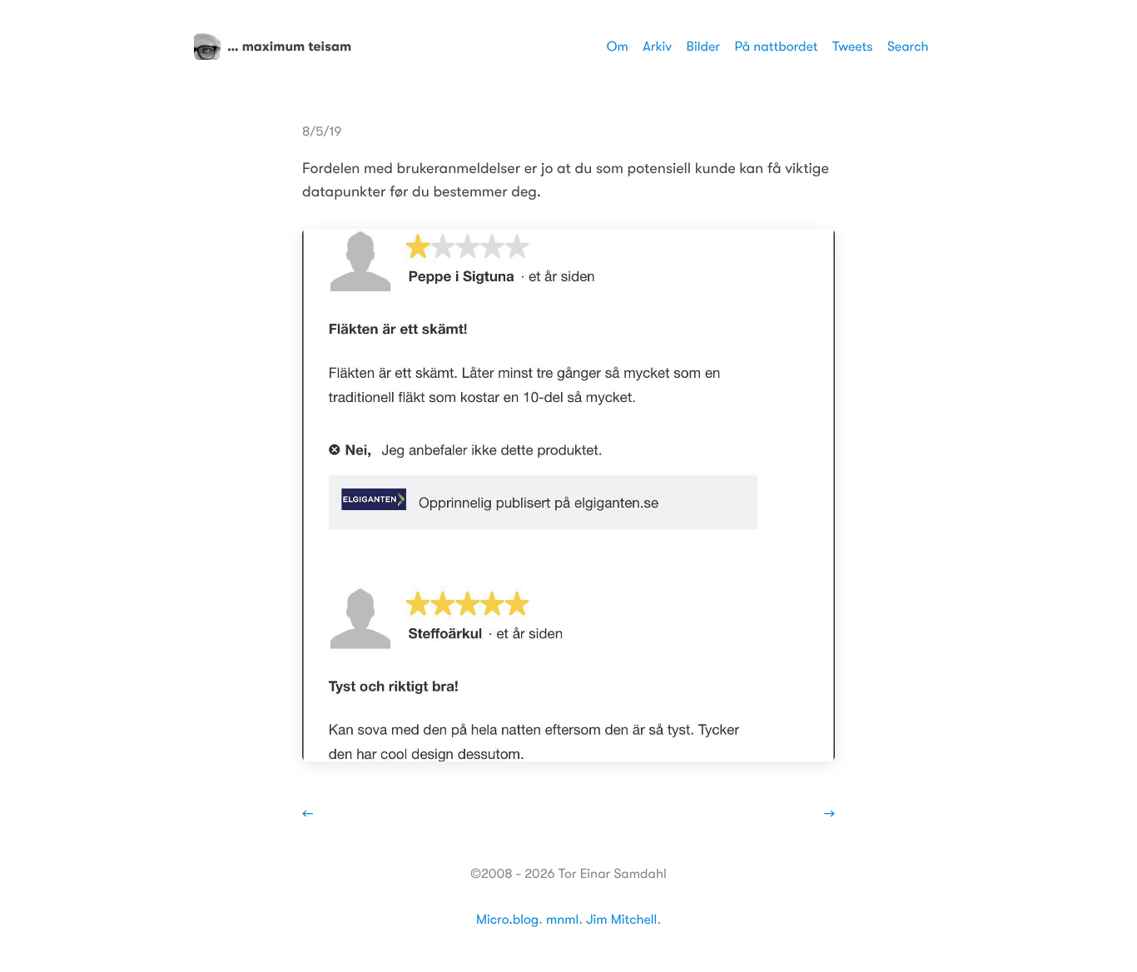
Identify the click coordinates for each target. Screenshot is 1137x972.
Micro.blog (507, 919)
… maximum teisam (289, 46)
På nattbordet (776, 46)
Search (908, 46)
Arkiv (657, 46)
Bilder (703, 46)
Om (617, 46)
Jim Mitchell (621, 919)
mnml (562, 919)
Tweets (852, 46)
